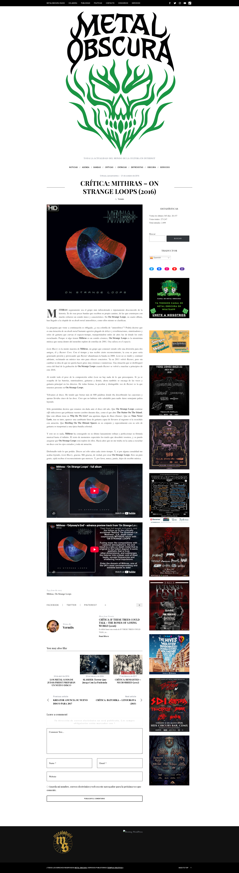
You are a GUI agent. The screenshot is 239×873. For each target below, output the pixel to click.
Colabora (73, 3)
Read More (104, 636)
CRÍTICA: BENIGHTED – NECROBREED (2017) (128, 681)
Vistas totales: (155, 219)
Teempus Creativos (115, 868)
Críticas (103, 176)
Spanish (157, 258)
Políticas (98, 3)
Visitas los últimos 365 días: (160, 215)
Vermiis (121, 199)
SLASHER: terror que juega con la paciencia (94, 681)
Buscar (152, 233)
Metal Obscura (81, 868)
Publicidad (85, 3)
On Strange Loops (63, 593)
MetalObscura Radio (56, 3)
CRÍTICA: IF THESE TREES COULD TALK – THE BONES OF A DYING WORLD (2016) (119, 622)
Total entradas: (155, 222)
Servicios (136, 3)
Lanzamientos (113, 176)
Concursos (123, 3)
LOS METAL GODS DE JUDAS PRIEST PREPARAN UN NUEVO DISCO (61, 682)
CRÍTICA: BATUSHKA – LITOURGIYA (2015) (116, 700)
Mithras (50, 593)
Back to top (183, 868)
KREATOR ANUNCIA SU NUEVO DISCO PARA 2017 (70, 700)
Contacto (110, 3)
